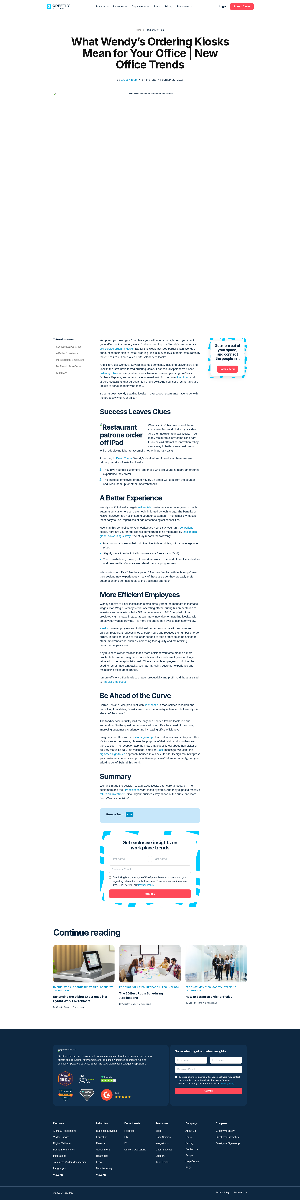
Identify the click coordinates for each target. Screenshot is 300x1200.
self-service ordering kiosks (117, 348)
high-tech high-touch (112, 754)
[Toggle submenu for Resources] (191, 6)
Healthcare (102, 1156)
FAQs (188, 1167)
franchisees (132, 789)
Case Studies (163, 1137)
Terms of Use (240, 1192)
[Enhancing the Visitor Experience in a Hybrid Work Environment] (84, 963)
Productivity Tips (154, 30)
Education (101, 1137)
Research (153, 987)
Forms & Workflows (64, 1149)
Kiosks (104, 628)
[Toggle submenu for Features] (108, 6)
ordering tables (109, 373)
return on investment (112, 794)
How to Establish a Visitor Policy (208, 997)
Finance (100, 1143)
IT (125, 1143)
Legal (99, 1162)
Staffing (230, 987)
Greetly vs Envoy (225, 1131)
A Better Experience (67, 353)
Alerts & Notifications (64, 1131)
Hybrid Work (62, 987)
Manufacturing (104, 1168)
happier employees (115, 681)
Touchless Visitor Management (70, 1162)
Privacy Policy (146, 885)
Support (160, 1156)
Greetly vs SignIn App (228, 1143)
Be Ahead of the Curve (68, 366)
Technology (62, 990)
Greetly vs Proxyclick (227, 1137)
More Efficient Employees (70, 360)
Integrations (59, 1156)
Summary (61, 373)
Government (103, 1149)
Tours (188, 1137)
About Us (190, 1131)
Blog (139, 30)
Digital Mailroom (62, 1143)
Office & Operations (135, 1149)
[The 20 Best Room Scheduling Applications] (150, 963)
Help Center (192, 1161)
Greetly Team (129, 79)
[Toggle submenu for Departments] (148, 6)
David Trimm (124, 458)
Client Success (164, 1149)
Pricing (189, 1143)
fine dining (182, 377)
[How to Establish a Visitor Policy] (216, 963)
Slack (160, 749)
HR (126, 1137)
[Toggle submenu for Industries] (126, 6)
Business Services (106, 1131)
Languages (59, 1168)
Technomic (151, 705)
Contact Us (191, 1149)
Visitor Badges (61, 1137)
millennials (144, 507)
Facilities (129, 1131)
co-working (186, 527)
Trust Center (162, 1162)
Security (106, 987)
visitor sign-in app (143, 737)
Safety (217, 987)
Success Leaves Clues (69, 346)
